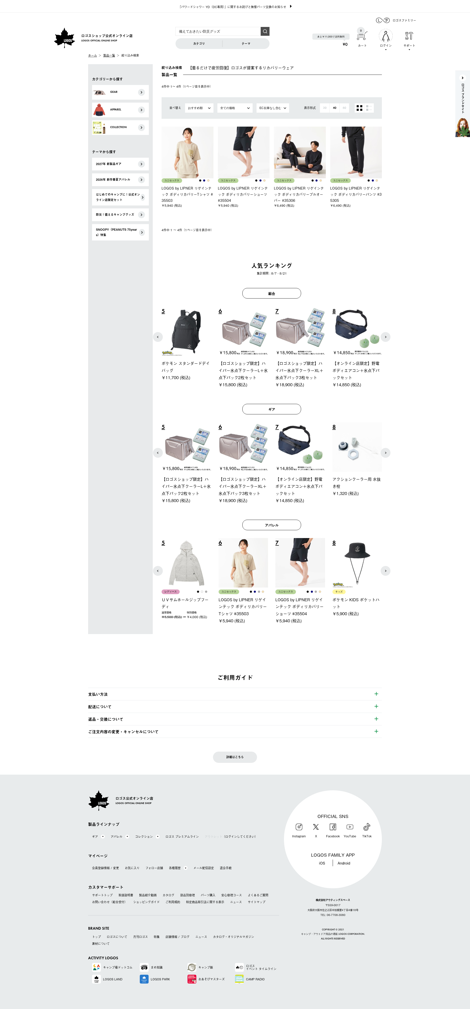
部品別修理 (187, 895)
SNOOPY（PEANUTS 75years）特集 (116, 232)
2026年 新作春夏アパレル (113, 179)
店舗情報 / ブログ (177, 936)
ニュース (236, 902)
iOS (322, 862)
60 (344, 108)
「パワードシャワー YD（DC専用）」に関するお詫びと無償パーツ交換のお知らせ (232, 7)
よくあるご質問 (258, 895)
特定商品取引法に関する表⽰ (205, 902)
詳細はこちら (235, 757)
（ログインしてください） (231, 836)
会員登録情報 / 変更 (105, 867)
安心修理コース (231, 895)
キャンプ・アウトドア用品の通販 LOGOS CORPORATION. (333, 934)
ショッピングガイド (146, 902)
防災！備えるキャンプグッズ (115, 214)
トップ (96, 936)
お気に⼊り (132, 867)
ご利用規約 (172, 902)
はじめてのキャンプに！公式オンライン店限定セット (118, 197)
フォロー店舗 (154, 867)
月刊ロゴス (140, 936)
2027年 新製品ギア (108, 164)
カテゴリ (199, 43)
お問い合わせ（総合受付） (109, 902)
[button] (158, 337)
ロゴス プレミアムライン (182, 836)
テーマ (246, 43)
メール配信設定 (203, 867)
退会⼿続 (226, 867)
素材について (101, 943)
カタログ (168, 895)
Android (344, 862)
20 (325, 108)
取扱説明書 (125, 895)
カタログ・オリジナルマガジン (233, 936)
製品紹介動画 (148, 895)
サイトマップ (256, 902)
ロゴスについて (117, 936)
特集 (157, 936)
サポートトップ (102, 895)
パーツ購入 (208, 895)
